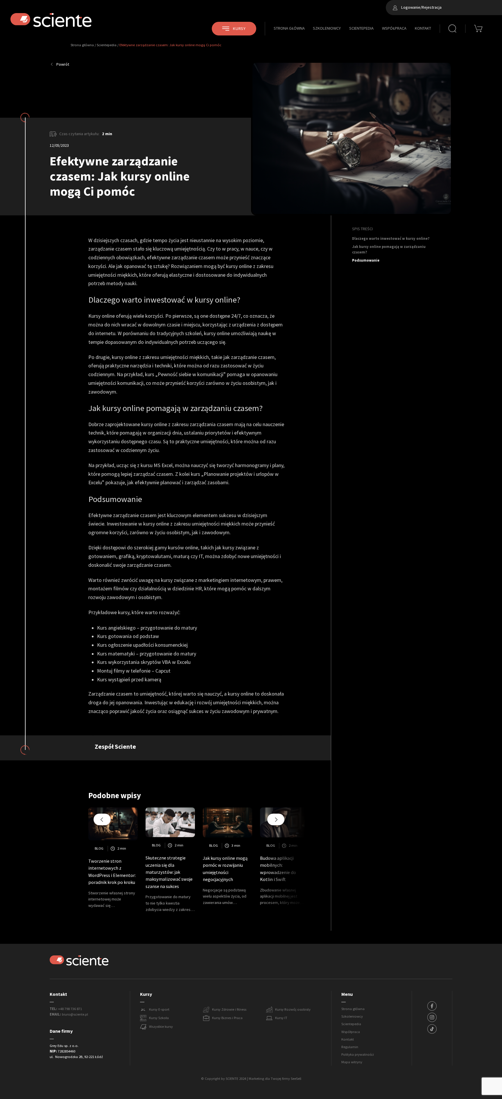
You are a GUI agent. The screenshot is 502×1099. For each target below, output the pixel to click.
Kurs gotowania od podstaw (128, 636)
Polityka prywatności (357, 1054)
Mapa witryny (351, 1062)
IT (201, 556)
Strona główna (289, 28)
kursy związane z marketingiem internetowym (211, 580)
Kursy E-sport (159, 1009)
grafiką (126, 556)
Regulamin (349, 1047)
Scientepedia (361, 28)
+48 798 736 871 (70, 1009)
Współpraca (394, 28)
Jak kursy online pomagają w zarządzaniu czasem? (389, 249)
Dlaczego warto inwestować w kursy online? (390, 238)
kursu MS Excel (157, 465)
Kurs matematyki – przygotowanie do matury (146, 654)
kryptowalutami (154, 556)
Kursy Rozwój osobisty (293, 1009)
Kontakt (423, 28)
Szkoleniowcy (327, 28)
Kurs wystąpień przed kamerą (129, 679)
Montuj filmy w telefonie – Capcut (134, 671)
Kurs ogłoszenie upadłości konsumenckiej (142, 645)
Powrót (62, 64)
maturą (181, 556)
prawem (272, 580)
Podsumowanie (365, 260)
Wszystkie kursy (161, 1026)
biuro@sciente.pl (75, 1014)
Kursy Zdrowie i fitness (229, 1009)
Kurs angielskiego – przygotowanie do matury (147, 628)
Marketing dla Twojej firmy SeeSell (275, 1078)
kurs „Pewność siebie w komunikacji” (185, 374)
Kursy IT (281, 1018)
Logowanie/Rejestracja (421, 7)
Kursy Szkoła (159, 1018)
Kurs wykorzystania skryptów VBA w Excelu (144, 662)
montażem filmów (108, 588)
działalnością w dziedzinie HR (170, 588)
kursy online (217, 333)
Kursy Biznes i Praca (227, 1018)
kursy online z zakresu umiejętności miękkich (191, 524)
